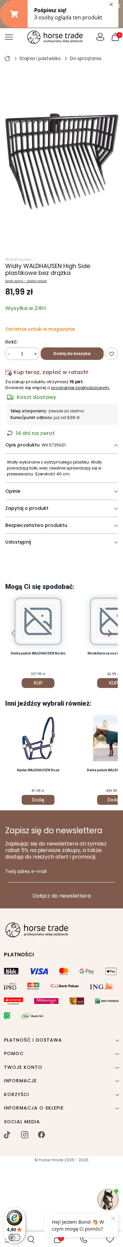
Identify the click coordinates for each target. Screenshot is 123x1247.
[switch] (14, 1237)
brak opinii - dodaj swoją (26, 281)
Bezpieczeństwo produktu (36, 525)
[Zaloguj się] (100, 37)
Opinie (12, 491)
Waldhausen (18, 259)
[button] (30, 1239)
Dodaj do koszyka (72, 353)
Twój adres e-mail (26, 872)
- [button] (8, 354)
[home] (7, 58)
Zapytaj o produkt (27, 508)
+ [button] (35, 354)
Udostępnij (18, 542)
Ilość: (11, 342)
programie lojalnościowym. (80, 387)
